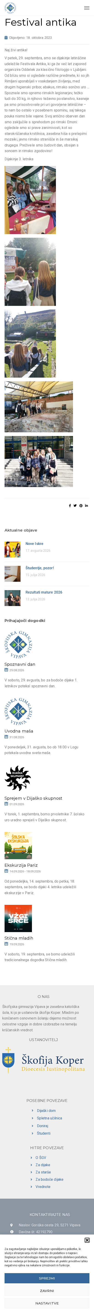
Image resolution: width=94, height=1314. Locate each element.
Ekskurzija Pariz (21, 865)
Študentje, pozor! (40, 568)
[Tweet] (75, 505)
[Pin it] (81, 505)
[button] (87, 1240)
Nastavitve (47, 1303)
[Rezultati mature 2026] (13, 597)
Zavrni (47, 1291)
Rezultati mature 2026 (44, 592)
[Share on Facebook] (70, 505)
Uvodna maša (19, 731)
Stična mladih (19, 938)
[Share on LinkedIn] (86, 505)
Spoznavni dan (20, 664)
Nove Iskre (34, 544)
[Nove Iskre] (13, 549)
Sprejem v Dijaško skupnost (34, 798)
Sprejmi (47, 1278)
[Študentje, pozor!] (13, 573)
